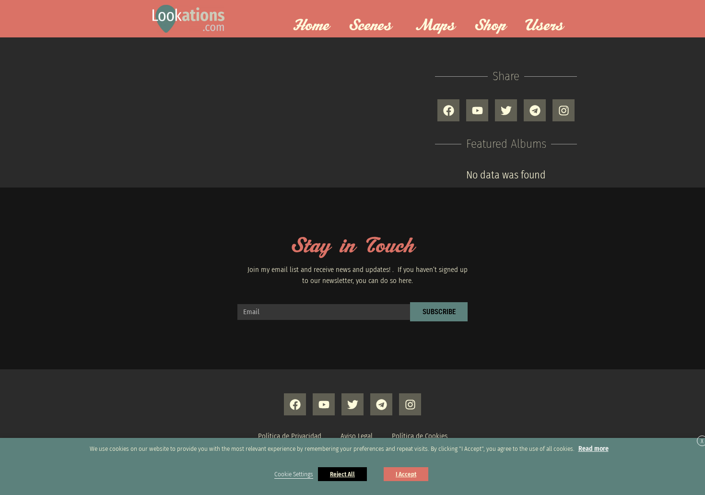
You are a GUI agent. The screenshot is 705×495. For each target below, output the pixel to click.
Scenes (370, 26)
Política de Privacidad (289, 436)
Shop (490, 26)
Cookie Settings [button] (293, 474)
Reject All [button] (342, 474)
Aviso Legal (357, 436)
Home (311, 26)
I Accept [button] (406, 474)
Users (544, 26)
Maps (435, 26)
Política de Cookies (419, 436)
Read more (593, 449)
